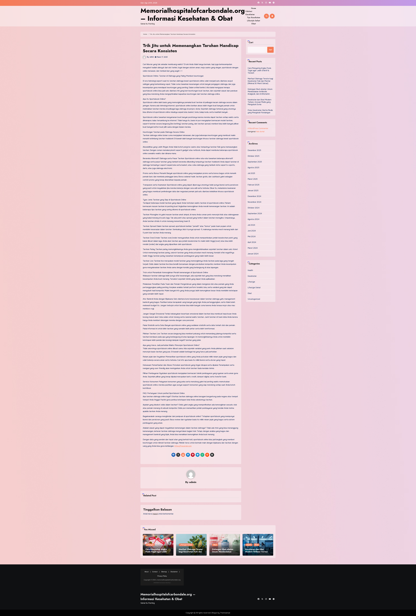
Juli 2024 (251, 225)
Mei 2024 (252, 236)
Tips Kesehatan (253, 17)
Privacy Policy (162, 576)
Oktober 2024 (253, 208)
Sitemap (164, 572)
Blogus (214, 613)
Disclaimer (174, 572)
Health (250, 270)
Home (253, 8)
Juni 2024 (252, 231)
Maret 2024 (253, 248)
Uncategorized (254, 299)
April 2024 (252, 242)
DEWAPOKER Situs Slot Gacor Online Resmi (162, 582)
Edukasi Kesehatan (250, 13)
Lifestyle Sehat (253, 20)
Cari (251, 42)
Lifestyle (251, 282)
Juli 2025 (251, 173)
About (147, 572)
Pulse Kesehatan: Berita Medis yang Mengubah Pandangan (260, 111)
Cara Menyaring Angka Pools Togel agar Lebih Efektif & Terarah (259, 70)
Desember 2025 (254, 150)
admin (152, 57)
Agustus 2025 (253, 167)
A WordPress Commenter (258, 128)
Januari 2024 (253, 254)
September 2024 (255, 213)
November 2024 (254, 202)
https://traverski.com (183, 446)
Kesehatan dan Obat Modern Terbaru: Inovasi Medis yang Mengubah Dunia (259, 102)
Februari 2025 (253, 185)
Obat (253, 23)
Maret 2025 (253, 179)
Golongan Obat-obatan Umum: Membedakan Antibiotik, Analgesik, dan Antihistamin (260, 91)
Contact (155, 572)
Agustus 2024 (253, 219)
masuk (155, 514)
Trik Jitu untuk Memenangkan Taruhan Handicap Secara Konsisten (191, 48)
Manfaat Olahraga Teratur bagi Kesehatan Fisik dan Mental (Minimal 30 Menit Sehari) (260, 81)
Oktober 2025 (253, 156)
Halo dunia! (260, 131)
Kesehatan (252, 276)
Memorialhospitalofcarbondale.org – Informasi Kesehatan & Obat (193, 14)
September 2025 (255, 162)
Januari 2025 (253, 190)
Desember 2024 (254, 196)
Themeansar (225, 613)
